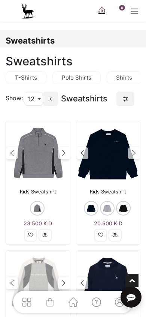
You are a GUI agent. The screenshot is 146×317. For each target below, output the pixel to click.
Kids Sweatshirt (38, 192)
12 (32, 99)
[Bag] (49, 302)
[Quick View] (45, 235)
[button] (30, 235)
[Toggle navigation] (134, 11)
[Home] (73, 302)
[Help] (96, 302)
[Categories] (26, 302)
